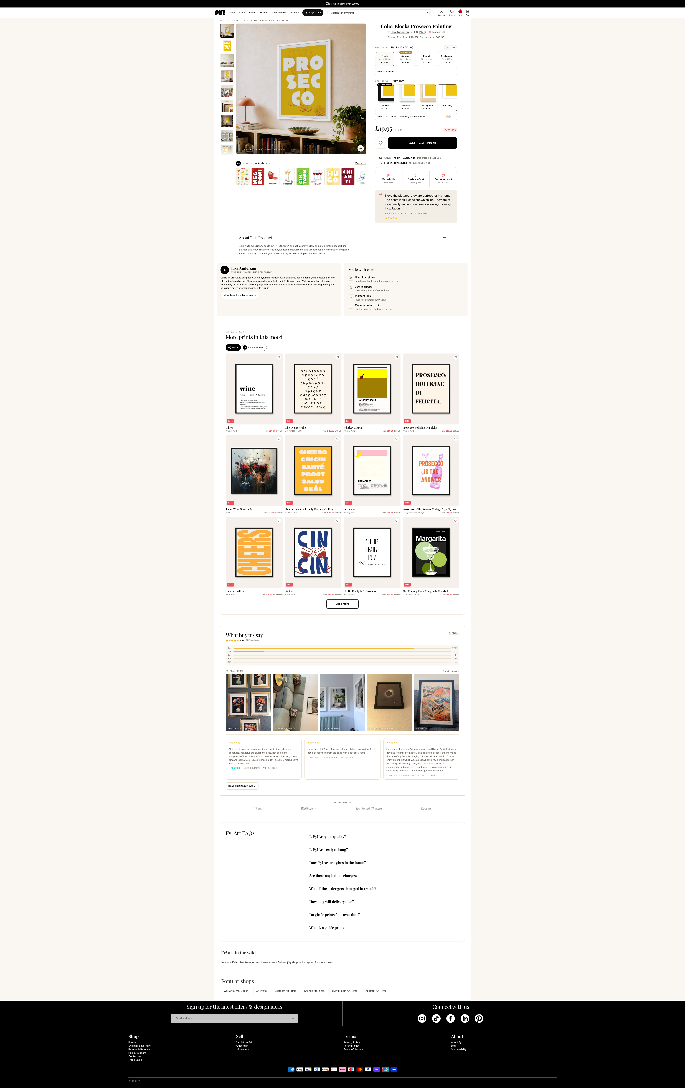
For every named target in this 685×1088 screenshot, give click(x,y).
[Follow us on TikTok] (436, 1018)
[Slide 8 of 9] (227, 135)
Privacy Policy (352, 1042)
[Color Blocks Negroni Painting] (258, 176)
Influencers (242, 1049)
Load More (342, 603)
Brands (132, 1042)
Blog (453, 1045)
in (447, 47)
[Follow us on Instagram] (422, 1018)
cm (453, 47)
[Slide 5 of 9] (227, 91)
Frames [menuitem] (295, 12)
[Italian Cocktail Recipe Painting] (243, 176)
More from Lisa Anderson (240, 295)
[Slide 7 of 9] (227, 120)
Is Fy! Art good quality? (327, 836)
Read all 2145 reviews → (242, 785)
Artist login (242, 1045)
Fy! (138, 1081)
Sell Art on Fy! (244, 1042)
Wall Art (225, 20)
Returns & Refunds (139, 1049)
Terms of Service (353, 1049)
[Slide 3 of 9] (227, 61)
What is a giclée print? (326, 927)
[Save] (278, 357)
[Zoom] (360, 148)
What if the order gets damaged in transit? (342, 888)
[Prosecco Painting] (288, 176)
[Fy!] (220, 12)
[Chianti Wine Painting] (318, 176)
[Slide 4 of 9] (227, 76)
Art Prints (241, 20)
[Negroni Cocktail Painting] (273, 176)
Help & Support (137, 1052)
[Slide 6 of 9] (227, 105)
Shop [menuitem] (232, 12)
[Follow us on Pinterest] (479, 1018)
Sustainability (458, 1049)
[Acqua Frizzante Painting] (363, 176)
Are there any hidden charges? (333, 875)
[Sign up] (293, 1018)
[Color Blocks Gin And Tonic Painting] (303, 176)
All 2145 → (454, 633)
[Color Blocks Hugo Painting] (333, 176)
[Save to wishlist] (380, 143)
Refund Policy (352, 1045)
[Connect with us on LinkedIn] (465, 1018)
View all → (360, 163)
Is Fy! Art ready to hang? (328, 849)
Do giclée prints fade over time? (334, 914)
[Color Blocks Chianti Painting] (348, 176)
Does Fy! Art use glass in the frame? (337, 862)
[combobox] (380, 13)
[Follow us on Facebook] (450, 1018)
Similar (235, 347)
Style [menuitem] (242, 12)
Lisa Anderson (399, 32)
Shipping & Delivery (139, 1045)
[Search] (429, 12)
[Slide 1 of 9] (227, 31)
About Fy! (456, 1042)
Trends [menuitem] (263, 12)
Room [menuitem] (252, 12)
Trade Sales (135, 1059)
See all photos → (451, 671)
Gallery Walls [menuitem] (279, 12)
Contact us (134, 1056)
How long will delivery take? (331, 901)
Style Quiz (315, 12)
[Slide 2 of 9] (227, 46)
